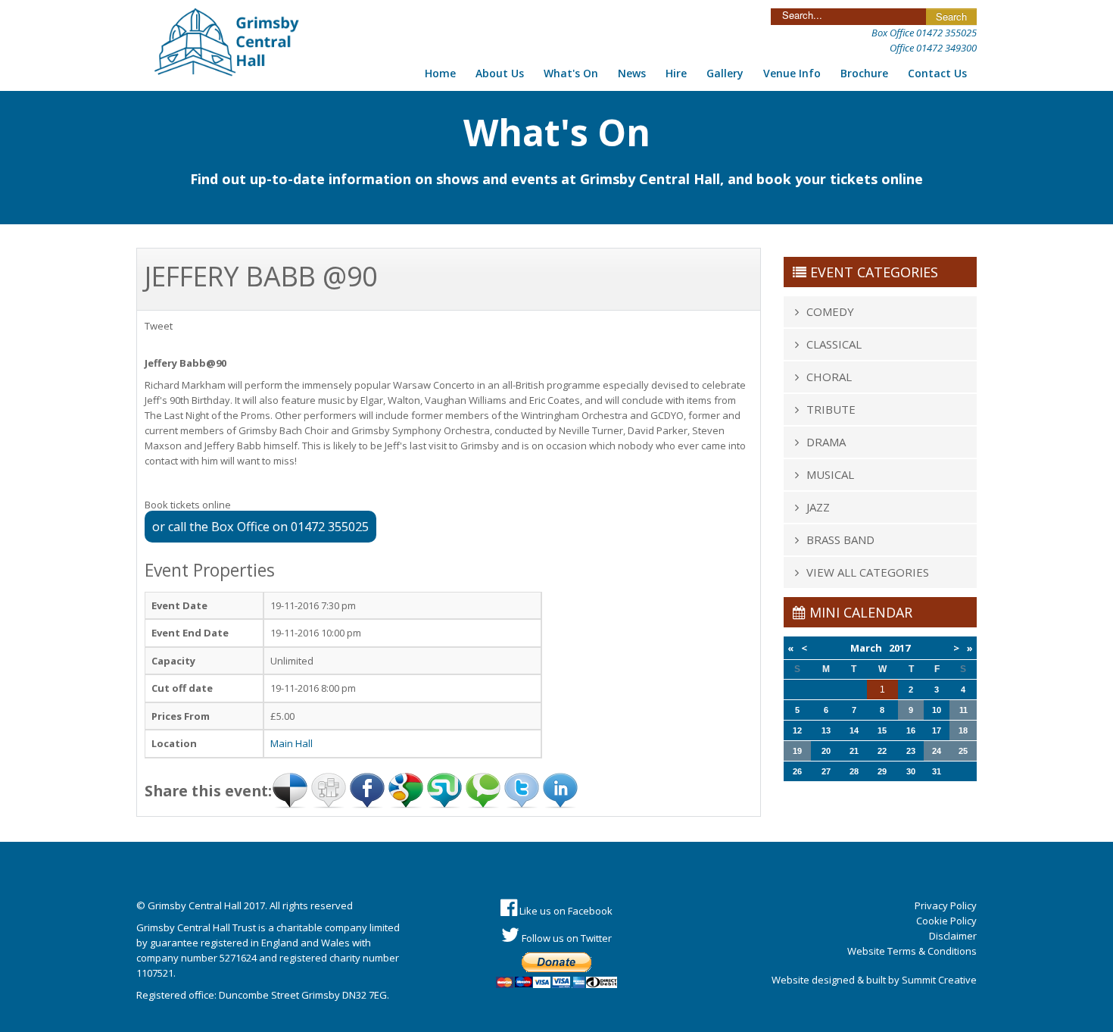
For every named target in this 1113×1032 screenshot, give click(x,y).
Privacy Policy (946, 905)
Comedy (830, 311)
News (632, 73)
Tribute (831, 409)
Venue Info (792, 73)
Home (440, 73)
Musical (830, 474)
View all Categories (867, 572)
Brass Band (840, 539)
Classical (834, 344)
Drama (826, 441)
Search (951, 16)
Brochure (864, 73)
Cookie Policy (946, 920)
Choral (829, 376)
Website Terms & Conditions (912, 951)
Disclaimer (953, 936)
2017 (899, 648)
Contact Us (937, 73)
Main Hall (291, 743)
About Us (499, 73)
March (868, 648)
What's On (571, 73)
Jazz (818, 506)
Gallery (725, 73)
